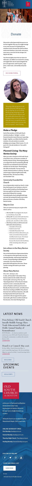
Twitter (10, 457)
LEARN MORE (6, 341)
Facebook (5, 457)
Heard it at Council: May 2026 (15, 345)
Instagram (15, 457)
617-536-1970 (6, 411)
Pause (1, 21)
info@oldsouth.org (17, 411)
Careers (5, 413)
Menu (28, 4)
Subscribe (9, 468)
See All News (8, 359)
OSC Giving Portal (12, 73)
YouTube (21, 457)
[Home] (14, 6)
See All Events (8, 374)
